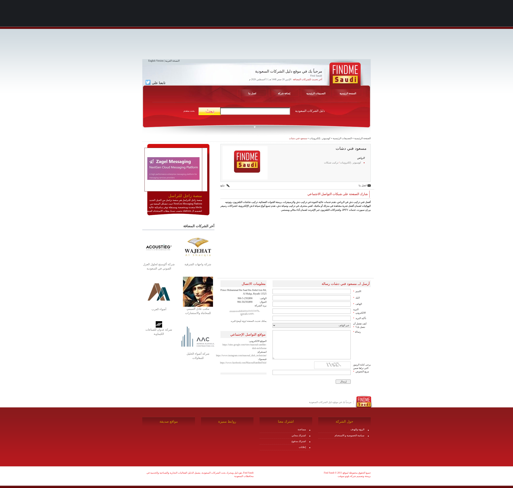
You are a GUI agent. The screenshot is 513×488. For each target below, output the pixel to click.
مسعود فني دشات (298, 138)
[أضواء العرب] (158, 291)
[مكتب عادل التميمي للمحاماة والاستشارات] (198, 291)
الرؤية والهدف (357, 429)
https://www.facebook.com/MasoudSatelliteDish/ (243, 362)
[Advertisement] (256, 31)
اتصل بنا (252, 93)
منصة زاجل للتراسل (185, 195)
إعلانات (302, 447)
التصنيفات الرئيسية (315, 93)
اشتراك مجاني (299, 435)
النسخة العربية (172, 60)
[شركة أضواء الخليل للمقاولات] (197, 336)
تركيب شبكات (331, 162)
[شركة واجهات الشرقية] (197, 246)
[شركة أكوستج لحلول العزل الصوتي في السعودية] (158, 246)
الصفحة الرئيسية (362, 138)
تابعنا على (158, 83)
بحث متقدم (189, 110)
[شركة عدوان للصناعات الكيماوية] (159, 324)
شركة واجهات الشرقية (198, 264)
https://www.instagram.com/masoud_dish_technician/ (241, 355)
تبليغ (222, 185)
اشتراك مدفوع (299, 441)
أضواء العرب (158, 309)
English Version (156, 60)
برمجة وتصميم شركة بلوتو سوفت (354, 476)
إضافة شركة (284, 93)
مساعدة (302, 429)
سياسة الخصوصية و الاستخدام (349, 435)
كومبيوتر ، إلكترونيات (319, 138)
